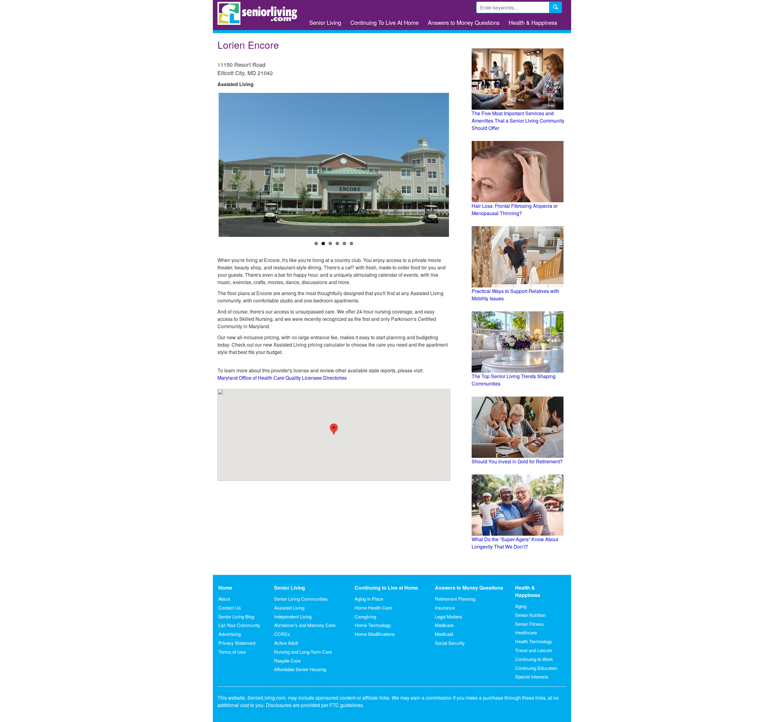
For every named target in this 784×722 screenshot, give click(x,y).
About (224, 598)
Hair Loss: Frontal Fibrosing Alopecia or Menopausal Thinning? (515, 209)
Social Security (450, 643)
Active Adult (286, 643)
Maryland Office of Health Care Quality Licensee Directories (282, 377)
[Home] (259, 13)
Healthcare (526, 632)
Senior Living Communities (301, 598)
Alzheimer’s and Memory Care (304, 625)
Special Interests (531, 676)
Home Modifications (375, 634)
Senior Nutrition (530, 615)
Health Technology (533, 641)
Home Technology (373, 625)
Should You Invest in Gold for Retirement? (517, 461)
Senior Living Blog (236, 616)
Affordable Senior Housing (300, 669)
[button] (334, 429)
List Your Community (239, 625)
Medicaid (444, 634)
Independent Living (292, 616)
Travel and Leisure (533, 650)
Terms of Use (232, 651)
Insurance (445, 607)
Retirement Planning (455, 598)
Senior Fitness (529, 624)
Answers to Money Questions (463, 22)
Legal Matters (448, 616)
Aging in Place (369, 598)
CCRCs (282, 634)
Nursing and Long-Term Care (303, 651)
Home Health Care (373, 607)
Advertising (229, 634)
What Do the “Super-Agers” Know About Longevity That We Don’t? (515, 543)
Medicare (444, 625)
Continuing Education (536, 668)
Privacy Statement (236, 643)
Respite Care (287, 660)
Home (225, 587)
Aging (520, 606)
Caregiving (365, 616)
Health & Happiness (533, 22)
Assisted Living (289, 607)
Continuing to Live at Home (386, 587)
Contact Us (229, 607)
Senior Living (325, 22)
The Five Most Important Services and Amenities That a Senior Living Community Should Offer (518, 120)
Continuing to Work (534, 659)
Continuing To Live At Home (384, 22)
